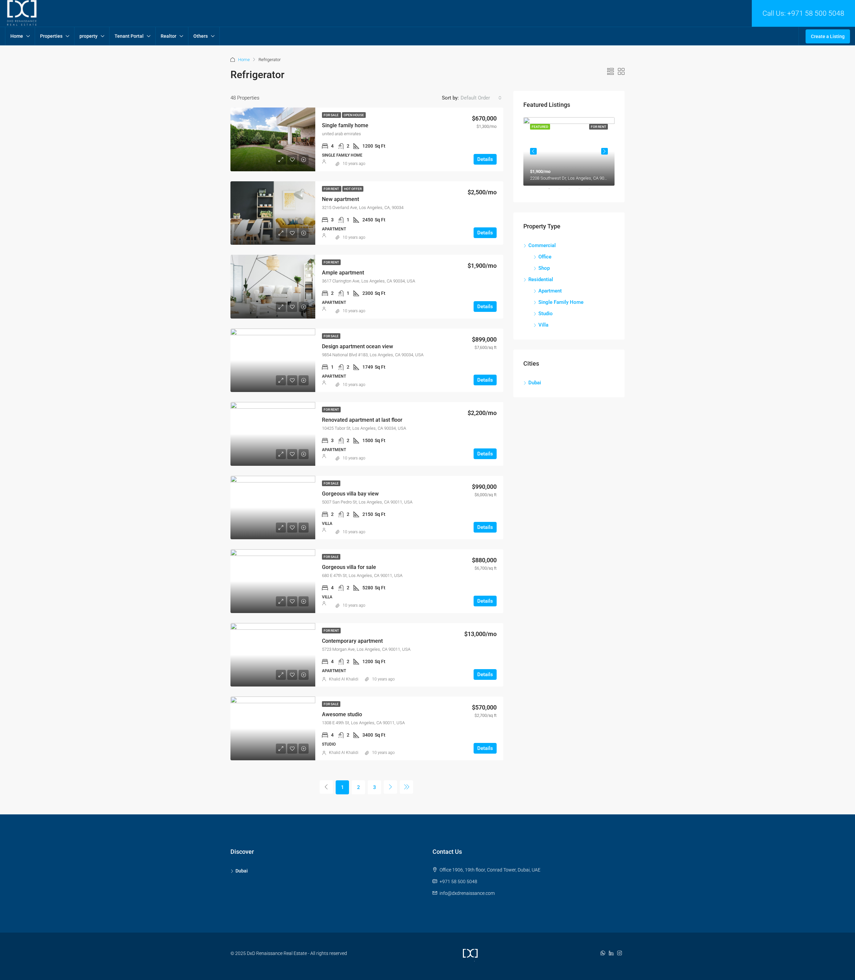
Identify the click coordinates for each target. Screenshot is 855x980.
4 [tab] (582, 191)
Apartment (550, 291)
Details (485, 159)
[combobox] (481, 98)
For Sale (331, 115)
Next (604, 151)
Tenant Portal (129, 36)
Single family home (345, 125)
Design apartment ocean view (357, 346)
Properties (51, 36)
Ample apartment (343, 272)
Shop (544, 268)
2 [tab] (562, 191)
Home (16, 36)
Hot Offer (353, 189)
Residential (540, 279)
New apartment (340, 199)
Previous (533, 151)
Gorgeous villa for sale (349, 567)
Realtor (168, 36)
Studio (545, 314)
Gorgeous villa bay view (350, 494)
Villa (543, 325)
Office (544, 257)
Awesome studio (342, 714)
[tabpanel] (569, 151)
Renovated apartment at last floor (362, 420)
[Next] (390, 787)
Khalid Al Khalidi (343, 679)
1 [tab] (552, 191)
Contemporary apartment (352, 641)
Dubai (534, 383)
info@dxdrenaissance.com (467, 893)
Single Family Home (560, 302)
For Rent (332, 189)
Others (200, 36)
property (88, 36)
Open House (354, 115)
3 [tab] (572, 191)
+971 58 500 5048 (815, 13)
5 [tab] (592, 191)
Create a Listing (828, 36)
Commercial (542, 245)
